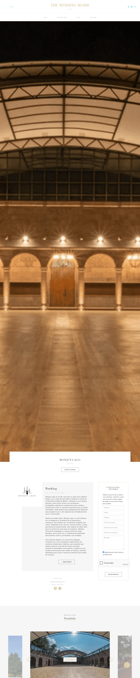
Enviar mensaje (113, 574)
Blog (78, 17)
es (68, 9)
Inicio (46, 17)
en (71, 9)
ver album (70, 659)
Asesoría (93, 17)
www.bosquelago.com (57, 581)
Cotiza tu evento (70, 469)
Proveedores (62, 17)
